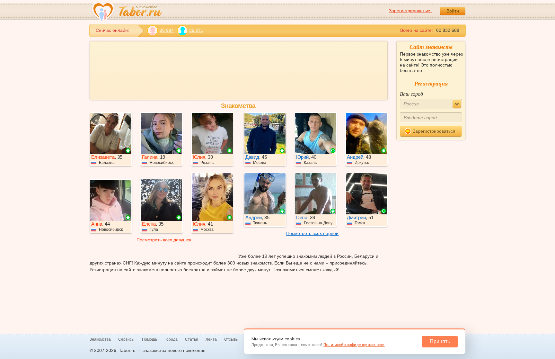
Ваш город (411, 93)
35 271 (196, 30)
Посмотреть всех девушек (164, 239)
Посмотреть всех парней (312, 233)
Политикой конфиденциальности (353, 345)
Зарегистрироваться (410, 10)
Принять (440, 341)
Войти (452, 10)
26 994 (167, 30)
